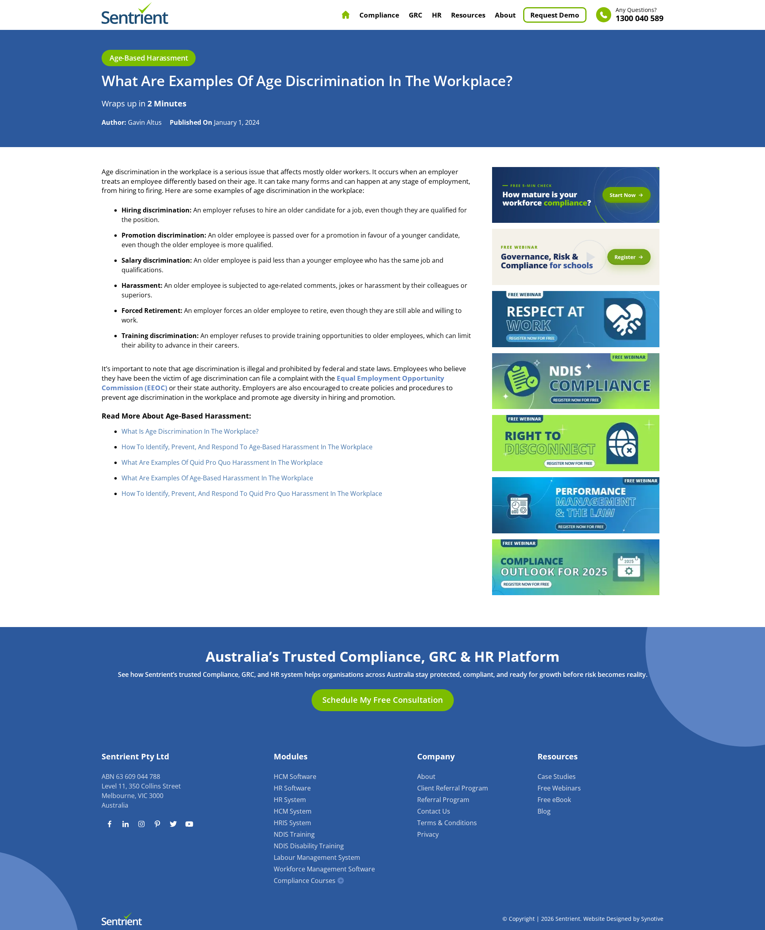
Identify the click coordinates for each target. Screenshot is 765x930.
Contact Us (433, 811)
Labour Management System (317, 857)
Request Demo (554, 15)
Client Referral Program (452, 788)
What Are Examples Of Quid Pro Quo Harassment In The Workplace (222, 462)
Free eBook (554, 799)
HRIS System (292, 822)
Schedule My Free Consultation (382, 699)
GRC (415, 15)
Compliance (379, 15)
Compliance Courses (304, 880)
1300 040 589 (639, 15)
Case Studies (556, 776)
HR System (290, 799)
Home (346, 15)
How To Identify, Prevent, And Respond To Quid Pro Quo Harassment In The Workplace (252, 493)
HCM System (293, 811)
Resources (468, 15)
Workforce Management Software (324, 869)
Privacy (428, 834)
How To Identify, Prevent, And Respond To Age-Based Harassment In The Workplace (247, 446)
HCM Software (295, 776)
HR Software (292, 788)
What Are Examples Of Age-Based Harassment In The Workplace (217, 478)
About (505, 15)
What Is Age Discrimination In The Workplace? (190, 431)
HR (436, 15)
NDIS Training (294, 834)
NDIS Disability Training (309, 846)
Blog (544, 811)
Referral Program (443, 799)
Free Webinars (559, 788)
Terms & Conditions (447, 822)
